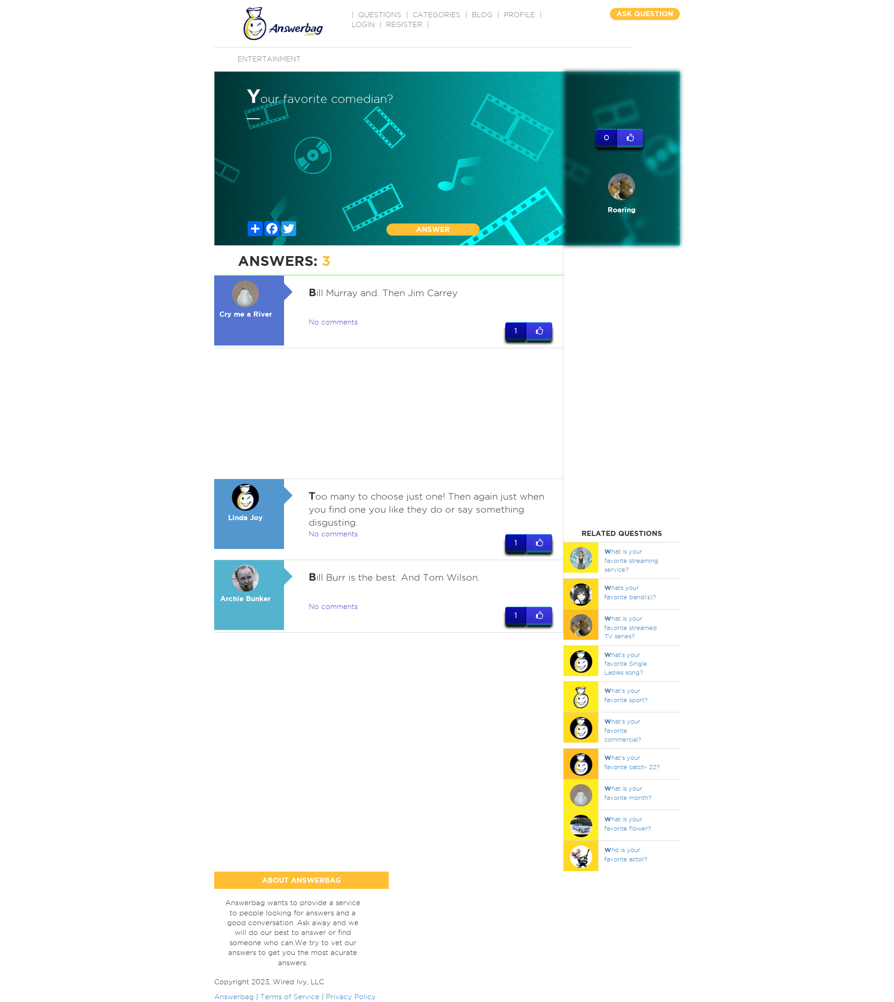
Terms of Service (289, 997)
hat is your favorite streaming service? (631, 560)
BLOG (482, 15)
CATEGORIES (437, 15)
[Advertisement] (388, 413)
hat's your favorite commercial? (622, 730)
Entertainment (269, 59)
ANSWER (433, 229)
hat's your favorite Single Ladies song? (625, 663)
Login (363, 24)
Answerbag (234, 997)
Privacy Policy (351, 997)
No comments (333, 322)
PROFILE (519, 15)
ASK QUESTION (644, 14)
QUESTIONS (379, 15)
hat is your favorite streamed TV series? (630, 627)
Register (404, 24)
